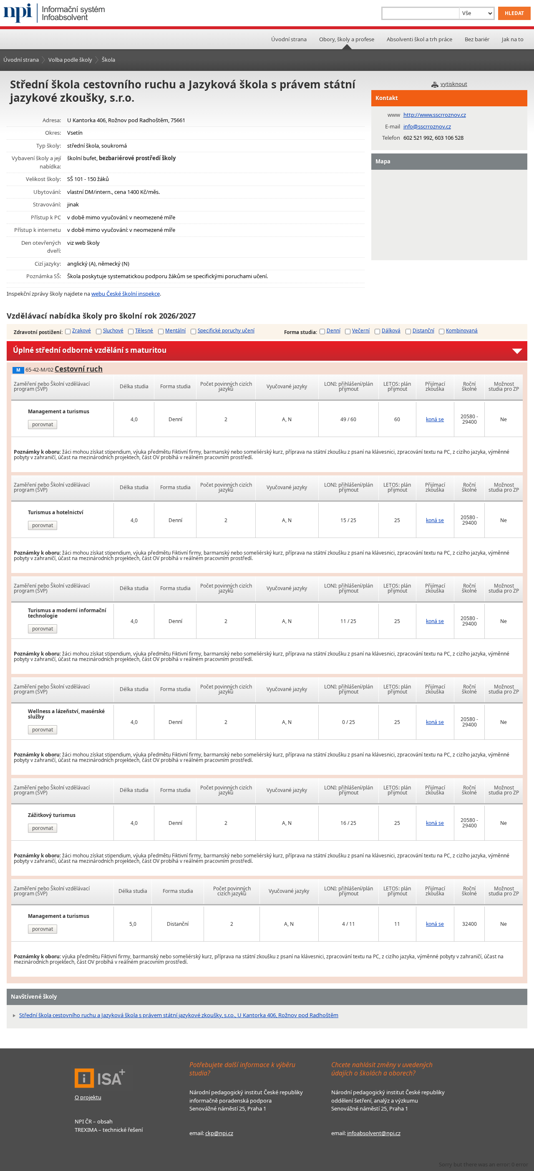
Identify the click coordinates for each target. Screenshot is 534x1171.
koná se (435, 419)
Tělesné (144, 330)
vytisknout (454, 84)
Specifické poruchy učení (226, 330)
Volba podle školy (70, 59)
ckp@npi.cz (219, 1133)
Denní (333, 330)
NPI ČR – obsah (94, 1121)
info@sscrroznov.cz (427, 126)
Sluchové (113, 330)
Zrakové (81, 330)
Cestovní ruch (79, 369)
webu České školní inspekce (125, 293)
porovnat (42, 424)
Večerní (361, 330)
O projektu (88, 1097)
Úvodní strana (289, 39)
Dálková (391, 330)
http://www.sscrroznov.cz (434, 114)
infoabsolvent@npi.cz (373, 1133)
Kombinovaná (462, 330)
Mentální (175, 330)
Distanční (423, 330)
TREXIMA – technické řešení (109, 1129)
